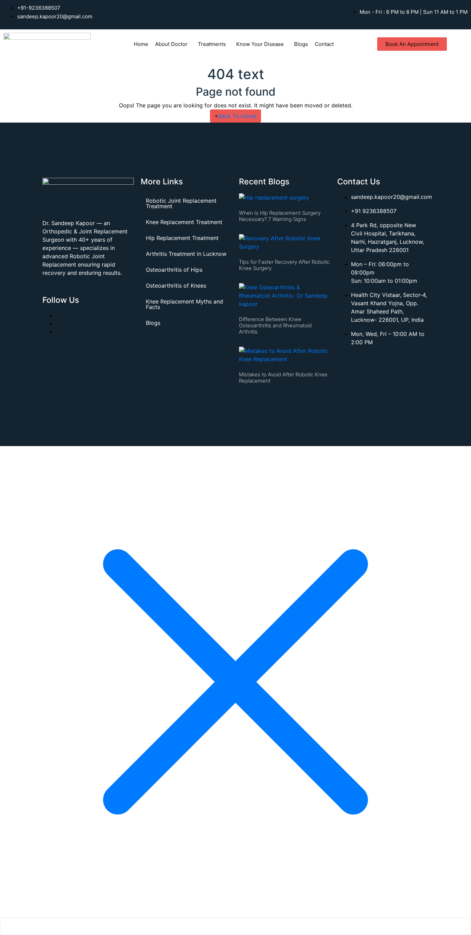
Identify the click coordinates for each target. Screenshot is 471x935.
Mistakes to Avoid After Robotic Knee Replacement (283, 377)
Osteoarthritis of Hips (174, 269)
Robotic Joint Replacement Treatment (181, 203)
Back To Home (235, 116)
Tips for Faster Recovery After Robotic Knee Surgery (284, 265)
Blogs (301, 44)
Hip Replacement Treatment (182, 237)
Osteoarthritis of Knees (176, 285)
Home (141, 44)
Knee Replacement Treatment (184, 222)
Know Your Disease (260, 44)
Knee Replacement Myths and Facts (184, 304)
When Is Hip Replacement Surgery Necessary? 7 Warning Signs (280, 216)
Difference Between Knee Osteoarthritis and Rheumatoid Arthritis (275, 325)
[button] (173, 44)
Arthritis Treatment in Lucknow (186, 253)
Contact (324, 44)
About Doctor (171, 44)
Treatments (212, 44)
